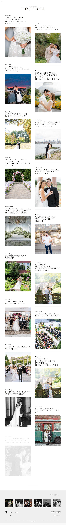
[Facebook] (56, 515)
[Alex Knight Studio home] (54, 494)
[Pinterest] (58, 515)
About (11, 512)
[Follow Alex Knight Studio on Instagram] (33, 503)
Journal (16, 512)
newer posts (32, 484)
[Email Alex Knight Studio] (60, 515)
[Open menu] (2, 1)
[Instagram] (54, 515)
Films (11, 515)
